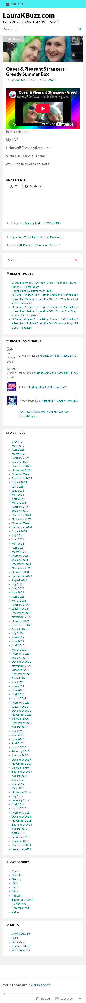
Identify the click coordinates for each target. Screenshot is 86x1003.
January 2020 (20, 755)
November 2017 (21, 792)
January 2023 (20, 608)
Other (15, 891)
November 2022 (21, 616)
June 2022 (18, 637)
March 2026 (19, 453)
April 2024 (18, 547)
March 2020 (19, 747)
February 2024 (20, 555)
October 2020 (20, 718)
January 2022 (20, 657)
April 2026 (18, 449)
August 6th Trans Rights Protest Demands (36, 237)
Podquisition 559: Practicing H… (58, 355)
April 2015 (18, 832)
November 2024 (21, 519)
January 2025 (20, 510)
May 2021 (18, 690)
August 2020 (19, 726)
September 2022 (22, 625)
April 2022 (18, 645)
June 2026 (18, 441)
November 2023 (21, 568)
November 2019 (21, 763)
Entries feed (19, 942)
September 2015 (22, 824)
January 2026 (20, 462)
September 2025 (22, 478)
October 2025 (20, 474)
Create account (21, 933)
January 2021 (20, 706)
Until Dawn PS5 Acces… (32, 411)
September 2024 (22, 527)
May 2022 (18, 641)
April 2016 (18, 804)
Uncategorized (20, 907)
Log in (15, 937)
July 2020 (17, 731)
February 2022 (20, 653)
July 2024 (17, 535)
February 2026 (20, 457)
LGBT (15, 883)
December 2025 (21, 466)
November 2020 (21, 714)
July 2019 (17, 779)
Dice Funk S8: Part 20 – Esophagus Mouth (31, 245)
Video (15, 912)
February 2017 (20, 800)
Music (15, 887)
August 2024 (19, 531)
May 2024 (18, 543)
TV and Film (54, 223)
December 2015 (21, 816)
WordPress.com (21, 950)
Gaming (13, 38)
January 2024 (20, 559)
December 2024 (21, 515)
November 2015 (21, 820)
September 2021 (22, 673)
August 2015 (19, 828)
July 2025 (17, 486)
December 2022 (21, 612)
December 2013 (21, 849)
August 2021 (19, 678)
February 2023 (20, 604)
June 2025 (18, 490)
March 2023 (19, 600)
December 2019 (21, 759)
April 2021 (18, 694)
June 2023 (18, 588)
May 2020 (18, 739)
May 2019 (18, 788)
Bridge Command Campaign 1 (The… (57, 372)
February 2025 (20, 506)
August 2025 (19, 482)
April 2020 (18, 743)
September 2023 (22, 576)
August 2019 (19, 775)
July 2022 (17, 633)
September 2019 (22, 771)
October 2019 (20, 767)
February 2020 (20, 751)
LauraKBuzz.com (29, 15)
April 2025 (18, 498)
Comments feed (21, 946)
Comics (16, 871)
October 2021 (20, 669)
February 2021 (20, 702)
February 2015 (20, 837)
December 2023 (21, 563)
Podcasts (40, 223)
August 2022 (19, 629)
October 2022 (20, 621)
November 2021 (21, 665)
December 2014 (21, 845)
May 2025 (18, 494)
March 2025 (19, 502)
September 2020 (22, 722)
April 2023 (18, 596)
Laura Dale (20, 79)
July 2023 (17, 584)
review (46, 985)
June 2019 (18, 784)
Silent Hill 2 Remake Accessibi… (60, 400)
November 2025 (21, 470)
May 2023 (18, 592)
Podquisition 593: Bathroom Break (32, 290)
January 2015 (20, 841)
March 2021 (19, 698)
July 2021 (17, 682)
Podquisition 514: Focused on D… (48, 387)
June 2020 (18, 735)
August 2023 (19, 580)
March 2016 (19, 808)
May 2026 (18, 445)
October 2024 (20, 523)
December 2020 (21, 710)
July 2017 (17, 796)
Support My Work (22, 899)
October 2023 (20, 572)
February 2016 (20, 812)
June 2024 (18, 539)
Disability (17, 875)
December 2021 (21, 661)
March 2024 (19, 551)
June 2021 (18, 686)
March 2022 (19, 649)
